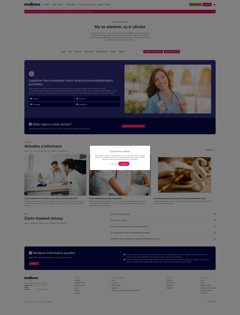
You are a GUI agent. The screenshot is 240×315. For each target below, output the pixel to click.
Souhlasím (124, 164)
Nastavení (114, 164)
